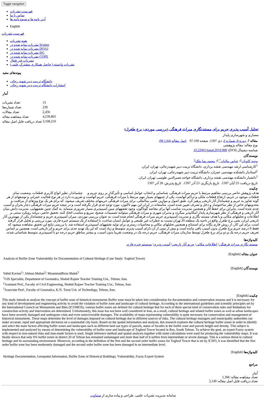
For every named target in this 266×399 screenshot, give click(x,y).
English (15, 26)
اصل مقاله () (173, 141)
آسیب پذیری (162, 244)
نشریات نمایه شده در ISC (27, 52)
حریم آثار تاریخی (183, 244)
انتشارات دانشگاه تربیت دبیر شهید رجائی (37, 85)
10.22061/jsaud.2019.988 (210, 150)
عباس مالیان (228, 161)
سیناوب (95, 395)
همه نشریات (18, 41)
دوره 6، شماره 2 (235, 141)
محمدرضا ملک (205, 161)
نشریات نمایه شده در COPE (29, 56)
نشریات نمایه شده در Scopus (29, 44)
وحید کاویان (250, 161)
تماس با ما (17, 15)
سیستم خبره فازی (139, 244)
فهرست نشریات (21, 11)
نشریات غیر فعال (22, 60)
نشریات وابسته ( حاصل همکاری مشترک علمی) (42, 64)
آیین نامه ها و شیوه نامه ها (28, 19)
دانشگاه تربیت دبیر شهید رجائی (31, 81)
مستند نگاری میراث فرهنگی (238, 244)
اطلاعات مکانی (206, 244)
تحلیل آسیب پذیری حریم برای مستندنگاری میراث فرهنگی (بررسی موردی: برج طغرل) (191, 129)
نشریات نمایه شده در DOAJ (29, 48)
